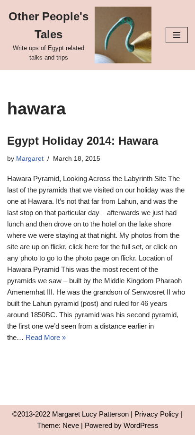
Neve (70, 425)
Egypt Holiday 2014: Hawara (82, 140)
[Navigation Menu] (177, 35)
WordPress (141, 425)
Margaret (30, 158)
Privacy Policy (156, 414)
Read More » (46, 337)
